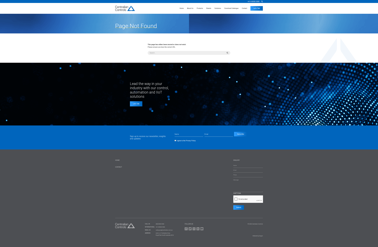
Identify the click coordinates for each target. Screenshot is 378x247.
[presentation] (248, 199)
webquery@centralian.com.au (164, 230)
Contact (244, 8)
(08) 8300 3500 (160, 224)
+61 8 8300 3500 (253, 1)
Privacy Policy (191, 141)
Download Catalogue (231, 8)
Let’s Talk (256, 8)
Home (182, 8)
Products (200, 8)
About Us (190, 8)
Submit (238, 207)
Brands (208, 8)
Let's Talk (136, 104)
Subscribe (240, 134)
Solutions (217, 8)
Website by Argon (258, 236)
